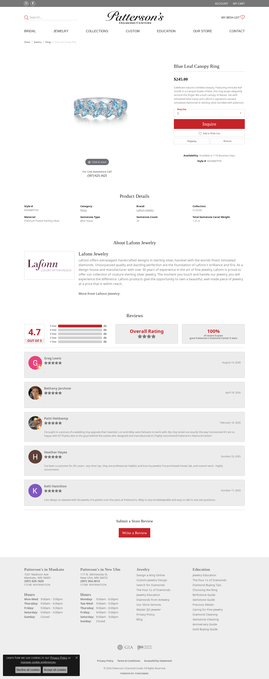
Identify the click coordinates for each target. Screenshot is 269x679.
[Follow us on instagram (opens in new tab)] (26, 3)
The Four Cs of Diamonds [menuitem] (209, 580)
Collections (97, 31)
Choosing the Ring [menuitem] (205, 590)
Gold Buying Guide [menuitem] (205, 629)
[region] (97, 108)
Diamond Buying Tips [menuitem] (207, 585)
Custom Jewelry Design (151, 580)
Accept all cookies (55, 669)
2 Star (53, 337)
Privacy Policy (145, 614)
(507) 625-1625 (97, 175)
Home (27, 42)
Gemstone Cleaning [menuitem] (206, 619)
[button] (221, 3)
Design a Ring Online (150, 575)
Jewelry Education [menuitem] (204, 575)
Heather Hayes (55, 452)
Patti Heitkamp (56, 418)
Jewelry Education (148, 595)
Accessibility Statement (158, 660)
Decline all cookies (28, 669)
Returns (228, 141)
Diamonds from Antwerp (153, 600)
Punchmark (141, 673)
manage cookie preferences (38, 662)
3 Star (53, 333)
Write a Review (134, 533)
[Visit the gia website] (125, 647)
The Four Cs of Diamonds (153, 590)
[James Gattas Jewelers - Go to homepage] (135, 17)
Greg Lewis (52, 358)
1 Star (53, 341)
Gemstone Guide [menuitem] (204, 600)
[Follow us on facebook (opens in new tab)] (33, 3)
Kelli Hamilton (55, 486)
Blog (139, 619)
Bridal (30, 31)
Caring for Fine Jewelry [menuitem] (208, 609)
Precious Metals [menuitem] (203, 604)
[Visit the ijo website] (144, 647)
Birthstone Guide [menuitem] (204, 595)
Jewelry (61, 31)
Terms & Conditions (128, 660)
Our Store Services (148, 604)
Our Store (202, 31)
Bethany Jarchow (57, 388)
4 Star (53, 330)
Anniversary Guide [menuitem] (205, 624)
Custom (133, 31)
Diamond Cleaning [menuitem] (205, 614)
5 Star (53, 326)
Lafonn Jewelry (145, 210)
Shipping (191, 141)
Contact (237, 31)
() (105, 326)
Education (166, 31)
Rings (48, 42)
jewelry (38, 42)
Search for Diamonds (150, 585)
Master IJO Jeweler (148, 609)
